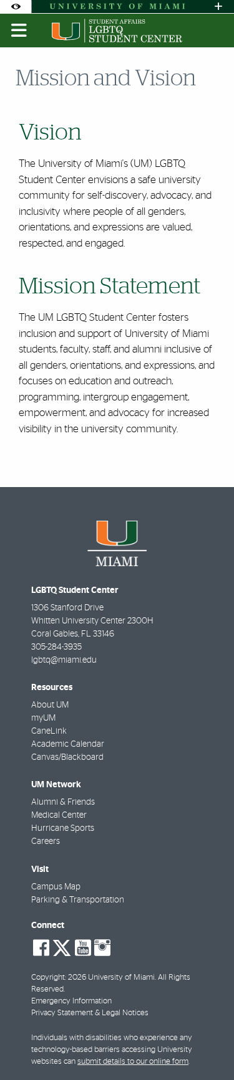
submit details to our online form (132, 1062)
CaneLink (49, 731)
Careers (45, 841)
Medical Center (59, 815)
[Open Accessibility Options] (15, 6)
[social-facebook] (41, 948)
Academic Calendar (67, 744)
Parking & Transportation (77, 900)
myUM (43, 718)
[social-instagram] (102, 948)
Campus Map (55, 887)
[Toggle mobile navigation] (19, 30)
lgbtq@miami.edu (64, 660)
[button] (207, 1045)
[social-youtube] (83, 948)
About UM (50, 705)
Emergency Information (71, 1001)
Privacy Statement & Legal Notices (90, 1013)
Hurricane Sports (62, 828)
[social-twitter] (62, 947)
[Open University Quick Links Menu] (218, 6)
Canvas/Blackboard (67, 757)
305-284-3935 (56, 647)
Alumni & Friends (63, 802)
